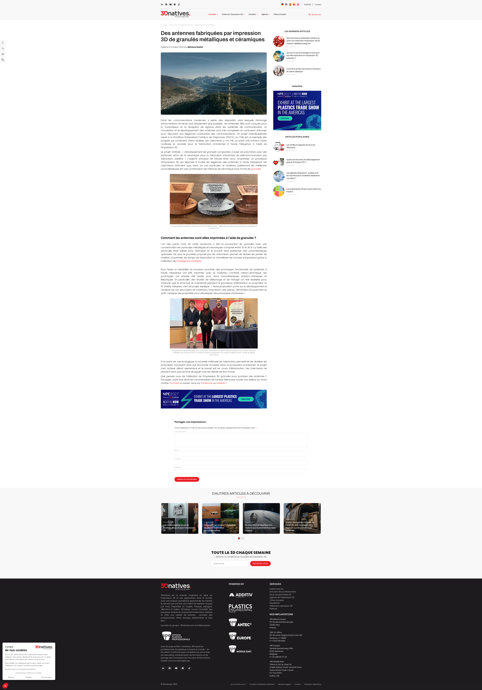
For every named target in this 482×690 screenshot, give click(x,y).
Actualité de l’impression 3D (181, 25)
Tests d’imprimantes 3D (280, 594)
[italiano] (298, 5)
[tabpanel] (179, 518)
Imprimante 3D (276, 589)
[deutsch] (282, 5)
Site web (177, 467)
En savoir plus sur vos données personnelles (20, 669)
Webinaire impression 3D (281, 606)
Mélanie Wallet (195, 47)
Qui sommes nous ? (238, 684)
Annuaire (252, 14)
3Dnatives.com (187, 625)
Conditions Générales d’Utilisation (262, 684)
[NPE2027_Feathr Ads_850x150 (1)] (214, 399)
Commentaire (180, 432)
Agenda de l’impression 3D (282, 597)
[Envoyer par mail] (3, 54)
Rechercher (316, 15)
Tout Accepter (46, 677)
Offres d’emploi (280, 14)
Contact (318, 5)
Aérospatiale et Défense (204, 25)
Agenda (264, 14)
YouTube (174, 383)
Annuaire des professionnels (283, 591)
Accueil (164, 25)
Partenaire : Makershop (312, 684)
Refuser (11, 677)
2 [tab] (243, 538)
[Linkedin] (3, 48)
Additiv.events (203, 625)
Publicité (307, 5)
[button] (5, 686)
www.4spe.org (182, 660)
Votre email (218, 563)
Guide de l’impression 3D (232, 14)
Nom (176, 450)
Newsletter (275, 603)
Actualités (212, 14)
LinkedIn (221, 383)
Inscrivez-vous (260, 563)
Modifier (29, 677)
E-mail (177, 459)
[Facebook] (3, 43)
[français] (294, 5)
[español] (290, 5)
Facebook (206, 383)
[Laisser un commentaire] (3, 60)
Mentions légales (284, 684)
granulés (256, 168)
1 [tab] (239, 538)
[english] (286, 5)
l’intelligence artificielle (188, 261)
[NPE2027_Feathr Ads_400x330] (297, 110)
